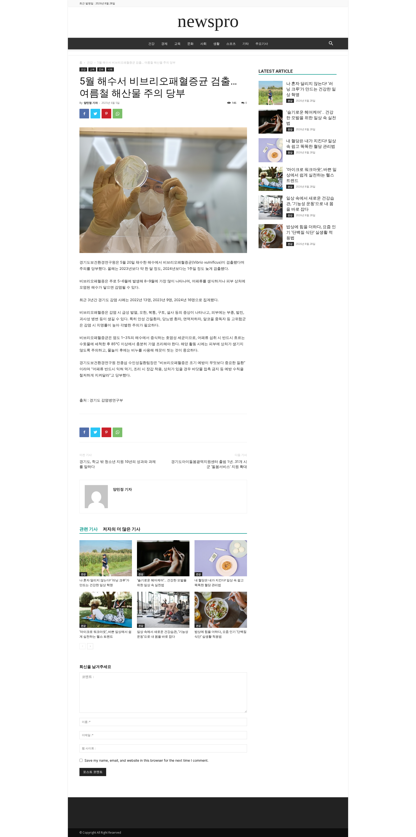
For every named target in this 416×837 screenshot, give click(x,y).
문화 (190, 43)
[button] (331, 44)
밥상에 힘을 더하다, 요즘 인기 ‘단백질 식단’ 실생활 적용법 (311, 232)
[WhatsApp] (117, 113)
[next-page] (90, 646)
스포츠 (231, 43)
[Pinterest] (106, 113)
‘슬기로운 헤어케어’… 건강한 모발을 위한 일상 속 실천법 (311, 118)
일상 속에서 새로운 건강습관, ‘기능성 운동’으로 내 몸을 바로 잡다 (310, 204)
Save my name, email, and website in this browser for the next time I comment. (146, 760)
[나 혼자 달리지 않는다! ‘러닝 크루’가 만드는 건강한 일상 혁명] (105, 558)
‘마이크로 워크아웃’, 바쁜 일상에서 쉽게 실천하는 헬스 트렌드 (311, 175)
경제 (164, 43)
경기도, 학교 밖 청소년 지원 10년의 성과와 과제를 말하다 (117, 464)
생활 (216, 43)
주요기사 (261, 43)
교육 (177, 43)
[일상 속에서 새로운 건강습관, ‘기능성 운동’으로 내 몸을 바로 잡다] (163, 610)
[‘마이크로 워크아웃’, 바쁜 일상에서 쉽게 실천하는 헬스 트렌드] (105, 610)
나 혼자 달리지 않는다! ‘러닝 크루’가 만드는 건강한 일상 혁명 (311, 89)
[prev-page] (82, 646)
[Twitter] (95, 113)
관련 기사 (88, 529)
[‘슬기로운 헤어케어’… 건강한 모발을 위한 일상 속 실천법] (163, 558)
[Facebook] (84, 113)
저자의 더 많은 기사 (121, 529)
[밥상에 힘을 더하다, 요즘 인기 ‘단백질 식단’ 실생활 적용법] (221, 610)
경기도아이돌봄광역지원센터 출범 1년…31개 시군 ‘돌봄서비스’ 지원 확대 (209, 464)
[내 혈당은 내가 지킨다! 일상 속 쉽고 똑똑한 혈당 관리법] (221, 558)
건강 (151, 43)
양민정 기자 (91, 102)
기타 (245, 43)
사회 (203, 43)
